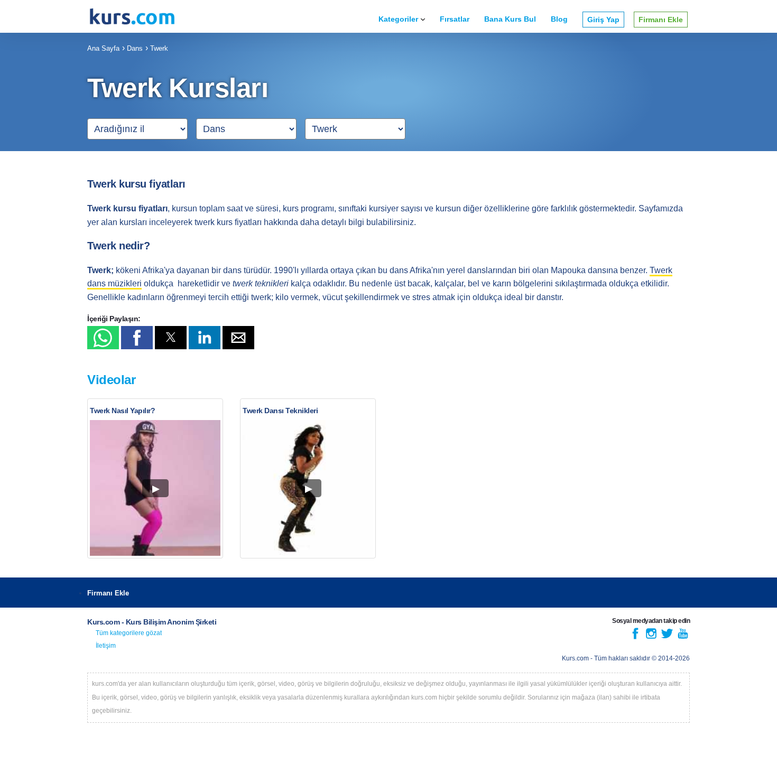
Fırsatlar (454, 19)
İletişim (106, 645)
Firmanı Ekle (661, 19)
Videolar (111, 379)
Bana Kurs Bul (510, 19)
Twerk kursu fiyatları (136, 184)
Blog (559, 19)
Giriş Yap (603, 19)
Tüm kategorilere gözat (129, 633)
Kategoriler (398, 19)
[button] (103, 337)
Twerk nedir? (118, 245)
